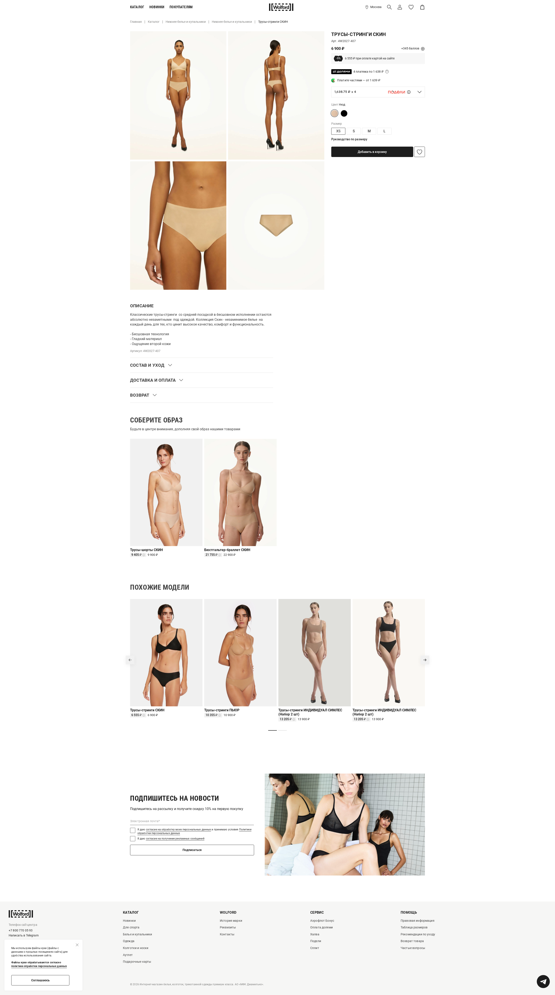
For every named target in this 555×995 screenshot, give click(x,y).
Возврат (139, 395)
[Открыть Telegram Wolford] (543, 981)
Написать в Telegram (24, 935)
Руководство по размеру (349, 139)
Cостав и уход (147, 365)
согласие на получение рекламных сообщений (175, 838)
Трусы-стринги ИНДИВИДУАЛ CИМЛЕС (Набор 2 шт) (310, 712)
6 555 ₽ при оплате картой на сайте (365, 58)
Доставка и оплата (153, 380)
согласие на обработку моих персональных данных (178, 829)
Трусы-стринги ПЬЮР (221, 710)
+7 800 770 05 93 (21, 930)
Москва (376, 7)
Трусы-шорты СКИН (146, 550)
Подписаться (192, 850)
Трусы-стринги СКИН (147, 710)
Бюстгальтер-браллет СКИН (227, 550)
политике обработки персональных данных (39, 966)
